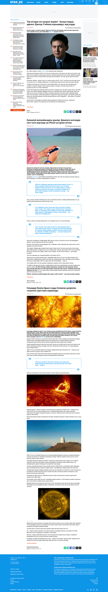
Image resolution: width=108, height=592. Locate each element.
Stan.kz (51, 31)
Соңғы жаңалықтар (17, 110)
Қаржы (38, 2)
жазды (37, 192)
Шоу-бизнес (70, 2)
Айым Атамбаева (31, 280)
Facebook (43, 71)
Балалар (96, 583)
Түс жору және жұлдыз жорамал (17, 578)
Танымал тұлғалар (94, 580)
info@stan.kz (13, 559)
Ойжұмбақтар (95, 581)
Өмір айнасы (30, 2)
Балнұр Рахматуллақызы (33, 547)
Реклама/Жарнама (16, 571)
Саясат (46, 2)
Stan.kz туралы (14, 569)
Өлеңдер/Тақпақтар (14, 581)
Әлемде (54, 2)
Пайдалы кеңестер (58, 589)
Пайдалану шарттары (16, 574)
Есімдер (12, 583)
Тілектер (12, 580)
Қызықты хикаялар (32, 543)
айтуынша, (35, 177)
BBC (42, 336)
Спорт (62, 2)
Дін (97, 578)
